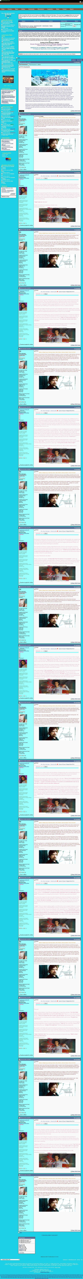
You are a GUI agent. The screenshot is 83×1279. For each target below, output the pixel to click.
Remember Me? (77, 24)
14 (11, 1274)
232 (46, 1278)
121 (68, 1275)
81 (10, 1275)
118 (63, 1275)
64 (72, 1274)
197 (34, 1277)
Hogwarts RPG (6, 153)
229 (40, 1278)
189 (20, 1277)
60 (67, 1274)
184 (11, 1277)
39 (42, 1274)
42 (45, 1274)
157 (47, 1276)
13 (10, 1274)
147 (30, 1276)
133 (6, 1276)
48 (53, 1274)
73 (0, 1275)
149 (34, 1276)
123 (72, 1275)
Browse (5, 85)
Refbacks (21, 1250)
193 (27, 1277)
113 (55, 1275)
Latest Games (6, 138)
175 (78, 1276)
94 (26, 1275)
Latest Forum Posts (7, 106)
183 (10, 1277)
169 (68, 1276)
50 (55, 1274)
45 (49, 1274)
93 (24, 1275)
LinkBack (74, 60)
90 (21, 1275)
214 (62, 1277)
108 (47, 1275)
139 (17, 1276)
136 (11, 1276)
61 (69, 1274)
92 (23, 1275)
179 (3, 1277)
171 (71, 1276)
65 (73, 1274)
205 (47, 1277)
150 (35, 1276)
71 (81, 1274)
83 (12, 1275)
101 (35, 1275)
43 (47, 1274)
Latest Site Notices (7, 20)
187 (17, 1277)
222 (76, 1277)
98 (31, 1275)
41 (44, 1274)
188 (18, 1277)
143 (23, 1276)
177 (81, 1276)
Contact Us (65, 1259)
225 (81, 1277)
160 (52, 1276)
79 (7, 1275)
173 (74, 1276)
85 (15, 1275)
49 (54, 1274)
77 (5, 1275)
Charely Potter (5, 28)
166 (63, 1276)
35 (37, 1274)
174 (76, 1276)
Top (82, 1259)
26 (26, 1274)
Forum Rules (21, 1252)
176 (80, 1276)
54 (60, 1274)
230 (42, 1278)
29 (30, 1274)
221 (74, 1277)
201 (40, 1277)
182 (8, 1277)
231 (44, 1278)
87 (17, 1275)
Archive (78, 1259)
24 (24, 1274)
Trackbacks (21, 1248)
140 (18, 1276)
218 (69, 1277)
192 (25, 1277)
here (51, 45)
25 (25, 1274)
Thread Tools (79, 60)
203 (44, 1277)
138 (15, 1276)
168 (66, 1276)
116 (60, 1275)
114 (57, 1275)
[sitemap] (81, 9)
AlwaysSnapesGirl (6, 23)
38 (41, 1274)
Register (23, 21)
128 (80, 1275)
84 (14, 1275)
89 (20, 1275)
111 (52, 1275)
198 (35, 1277)
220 (73, 1277)
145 (27, 1276)
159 (51, 1276)
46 (50, 1274)
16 (14, 1274)
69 (78, 1274)
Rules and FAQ (37, 21)
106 (44, 1275)
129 (82, 1275)
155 (44, 1276)
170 (69, 1276)
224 (79, 1277)
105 (42, 1275)
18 (16, 1274)
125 (75, 1275)
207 (51, 1277)
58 (65, 1274)
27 (27, 1274)
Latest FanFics (6, 88)
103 (39, 1275)
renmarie (4, 31)
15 (13, 1274)
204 (46, 1277)
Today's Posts (64, 21)
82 (11, 1275)
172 (73, 1276)
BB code (20, 1244)
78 (6, 1275)
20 (19, 1274)
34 (36, 1274)
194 (29, 1277)
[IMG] (20, 1246)
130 (1, 1276)
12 (9, 1274)
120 (67, 1275)
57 (64, 1274)
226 (35, 1278)
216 (66, 1277)
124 (73, 1275)
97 (29, 1275)
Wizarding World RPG (8, 165)
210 (56, 1277)
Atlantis (51, 25)
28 (28, 1274)
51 (56, 1274)
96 (28, 1275)
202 (42, 1277)
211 (57, 1277)
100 (33, 1275)
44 (48, 1274)
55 (61, 1274)
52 (58, 1274)
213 (61, 1277)
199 (37, 1277)
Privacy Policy (57, 1267)
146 (29, 1276)
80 (9, 1275)
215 (64, 1277)
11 (8, 1274)
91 (22, 1275)
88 (18, 1275)
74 (1, 1275)
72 (82, 1274)
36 (38, 1274)
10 (7, 1274)
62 (70, 1274)
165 (61, 1276)
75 (3, 1275)
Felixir (4, 118)
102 (37, 1275)
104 (40, 1275)
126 (77, 1275)
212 (59, 1277)
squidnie (4, 183)
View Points (8, 160)
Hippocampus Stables (46, 1235)
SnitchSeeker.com (25, 25)
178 (1, 1277)
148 (32, 1276)
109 (49, 1275)
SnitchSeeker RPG (37, 25)
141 (20, 1276)
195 (30, 1277)
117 (62, 1275)
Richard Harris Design (45, 1272)
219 (71, 1277)
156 (46, 1276)
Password (63, 26)
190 (22, 1277)
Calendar (51, 21)
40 (43, 1274)
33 (35, 1274)
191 (23, 1277)
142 (22, 1276)
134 (8, 1276)
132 (5, 1276)
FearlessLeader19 (6, 110)
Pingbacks (21, 1249)
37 (39, 1274)
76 (4, 1275)
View (11, 85)
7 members (13, 193)
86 (16, 1275)
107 (45, 1275)
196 (32, 1277)
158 (49, 1276)
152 (39, 1276)
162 (56, 1276)
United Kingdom (45, 25)
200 (39, 1277)
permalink (77, 62)
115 (58, 1275)
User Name (63, 24)
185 (13, 1277)
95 (27, 1275)
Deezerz (4, 168)
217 (68, 1277)
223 (78, 1277)
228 (39, 1278)
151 (37, 1276)
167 (64, 1276)
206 (49, 1277)
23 (22, 1274)
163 (57, 1276)
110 (50, 1275)
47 (52, 1274)
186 (15, 1277)
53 (59, 1274)
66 (75, 1274)
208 (52, 1277)
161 (54, 1276)
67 (76, 1274)
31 (32, 1274)
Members (4, 186)
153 (40, 1276)
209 (54, 1277)
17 (15, 1274)
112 (54, 1275)
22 (21, 1274)
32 (33, 1274)
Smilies (20, 1245)
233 (47, 1278)
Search (8, 85)
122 (70, 1275)
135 (10, 1276)
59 (66, 1274)
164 (59, 1276)
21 (20, 1274)
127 (79, 1275)
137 (13, 1276)
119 (65, 1275)
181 (6, 1277)
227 (37, 1278)
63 (71, 1274)
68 (77, 1274)
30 (31, 1274)
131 (3, 1276)
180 (5, 1277)
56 (62, 1274)
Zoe (3, 93)
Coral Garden (54, 1235)
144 (25, 1276)
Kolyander (4, 123)
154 (42, 1276)
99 (32, 1275)
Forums (31, 25)
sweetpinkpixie (6, 102)
